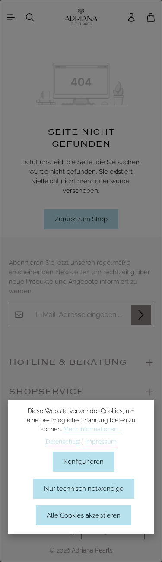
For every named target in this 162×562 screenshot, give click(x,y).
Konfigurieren (84, 461)
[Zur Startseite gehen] (81, 17)
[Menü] (10, 17)
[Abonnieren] (141, 315)
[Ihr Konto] (131, 17)
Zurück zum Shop (81, 219)
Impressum (101, 441)
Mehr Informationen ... (93, 429)
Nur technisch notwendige (84, 488)
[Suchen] (29, 17)
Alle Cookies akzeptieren (84, 515)
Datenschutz (63, 441)
